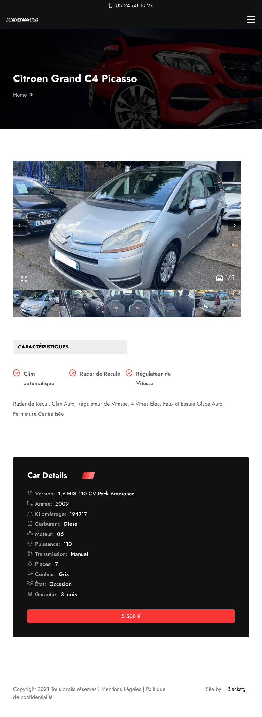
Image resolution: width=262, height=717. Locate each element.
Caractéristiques (43, 346)
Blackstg (236, 689)
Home (20, 95)
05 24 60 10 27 (134, 5)
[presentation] (19, 225)
